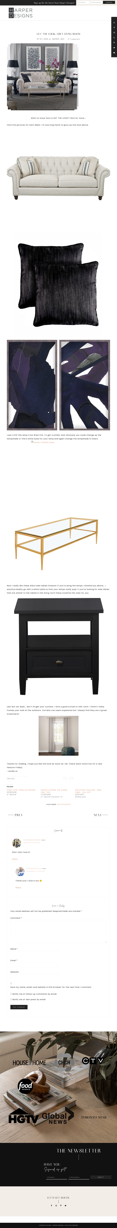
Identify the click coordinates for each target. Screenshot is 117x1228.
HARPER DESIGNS (26, 12)
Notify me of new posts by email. (29, 999)
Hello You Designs (71, 1225)
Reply (15, 859)
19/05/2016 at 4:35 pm (31, 842)
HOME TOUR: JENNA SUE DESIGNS (21, 790)
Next (98, 815)
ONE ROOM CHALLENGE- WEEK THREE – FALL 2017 (88, 791)
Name (14, 949)
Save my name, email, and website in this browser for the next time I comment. (51, 987)
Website (14, 972)
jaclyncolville (34, 868)
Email (13, 960)
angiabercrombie (32, 840)
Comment (16, 918)
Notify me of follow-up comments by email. (34, 994)
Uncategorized (64, 804)
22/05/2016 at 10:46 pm (35, 871)
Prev (19, 815)
